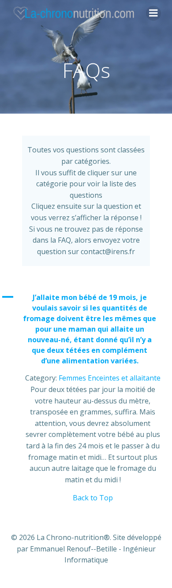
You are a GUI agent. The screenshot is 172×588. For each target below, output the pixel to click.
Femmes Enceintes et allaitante (110, 378)
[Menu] (153, 13)
